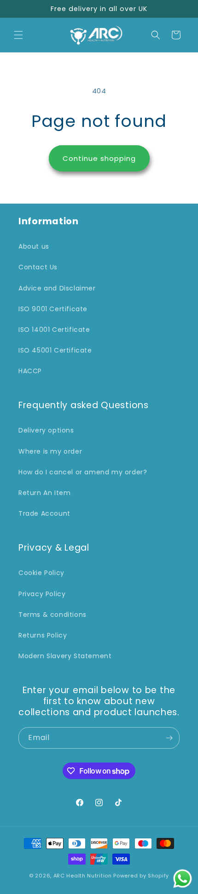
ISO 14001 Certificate (54, 329)
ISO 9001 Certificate (52, 308)
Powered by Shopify (141, 875)
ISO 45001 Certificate (55, 350)
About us (33, 246)
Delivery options (46, 430)
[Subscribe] (169, 738)
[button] (18, 35)
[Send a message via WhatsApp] (182, 878)
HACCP (30, 371)
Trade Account (44, 513)
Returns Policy (42, 635)
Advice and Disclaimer (57, 288)
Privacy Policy (41, 593)
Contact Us (38, 267)
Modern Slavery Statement (64, 656)
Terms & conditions (52, 614)
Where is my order (50, 451)
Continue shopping (99, 158)
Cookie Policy (41, 572)
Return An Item (44, 492)
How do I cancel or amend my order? (82, 472)
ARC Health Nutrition (82, 875)
